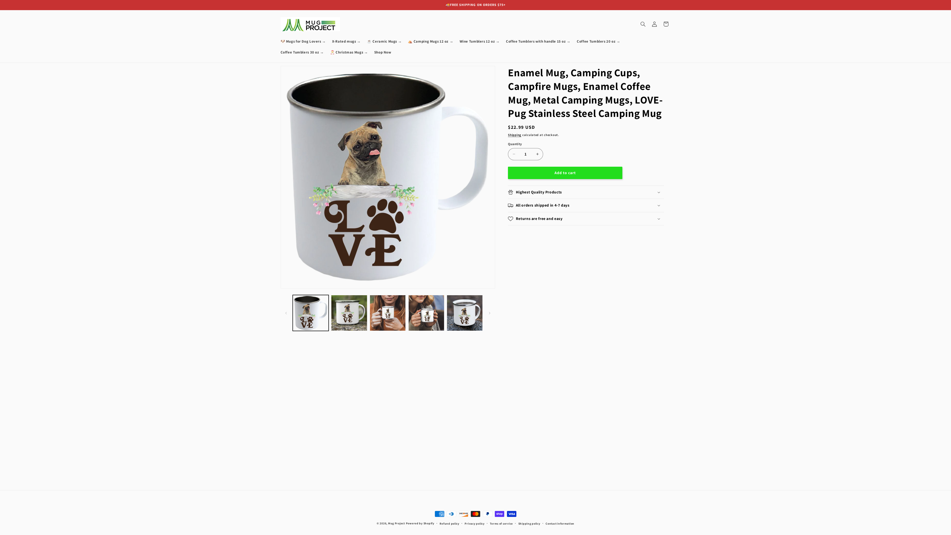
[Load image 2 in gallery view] (349, 313)
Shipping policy (529, 523)
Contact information (560, 523)
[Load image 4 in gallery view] (426, 313)
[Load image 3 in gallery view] (388, 313)
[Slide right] (489, 313)
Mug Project (396, 523)
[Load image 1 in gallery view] (311, 313)
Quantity (515, 144)
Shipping (514, 135)
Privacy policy (474, 523)
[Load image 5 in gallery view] (465, 313)
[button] (643, 24)
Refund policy (449, 523)
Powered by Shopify (420, 523)
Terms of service (501, 523)
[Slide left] (286, 313)
